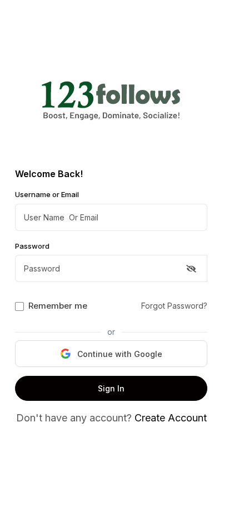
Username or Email (47, 194)
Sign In (111, 388)
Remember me (57, 305)
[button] (111, 353)
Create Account (171, 418)
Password (32, 246)
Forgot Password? (174, 305)
